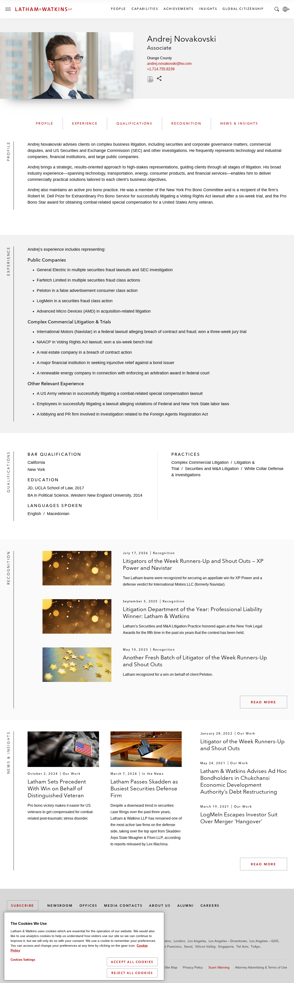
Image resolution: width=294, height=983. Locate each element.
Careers (210, 905)
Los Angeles (197, 941)
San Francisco (171, 946)
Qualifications (134, 123)
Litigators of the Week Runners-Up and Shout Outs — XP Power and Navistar (193, 564)
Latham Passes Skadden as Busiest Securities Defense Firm (144, 788)
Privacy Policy (193, 967)
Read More (263, 702)
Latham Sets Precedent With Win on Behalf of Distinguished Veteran (57, 788)
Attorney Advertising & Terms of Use (261, 967)
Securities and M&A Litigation (212, 468)
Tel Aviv (242, 946)
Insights (208, 9)
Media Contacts (123, 905)
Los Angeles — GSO (263, 941)
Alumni (185, 905)
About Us (159, 905)
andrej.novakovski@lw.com (169, 64)
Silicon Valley (205, 946)
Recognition (186, 123)
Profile (44, 123)
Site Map (170, 967)
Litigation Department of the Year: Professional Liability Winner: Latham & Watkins (192, 612)
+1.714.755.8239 (161, 69)
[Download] (150, 79)
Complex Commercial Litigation (200, 462)
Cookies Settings (23, 959)
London (179, 941)
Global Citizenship (243, 9)
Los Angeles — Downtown (228, 941)
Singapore (226, 946)
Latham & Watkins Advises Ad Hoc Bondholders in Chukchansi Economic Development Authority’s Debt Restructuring (243, 781)
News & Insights (239, 123)
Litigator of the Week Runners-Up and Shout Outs (242, 745)
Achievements (178, 9)
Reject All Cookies (132, 973)
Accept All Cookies (132, 962)
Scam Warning (218, 967)
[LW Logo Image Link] (43, 9)
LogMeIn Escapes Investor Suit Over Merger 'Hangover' (238, 818)
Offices (88, 905)
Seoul (188, 946)
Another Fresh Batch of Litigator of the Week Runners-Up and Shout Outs (195, 661)
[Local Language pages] (286, 9)
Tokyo (255, 946)
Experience (85, 123)
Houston (164, 941)
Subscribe (22, 905)
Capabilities (145, 9)
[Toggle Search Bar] (276, 9)
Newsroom (60, 905)
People (118, 9)
